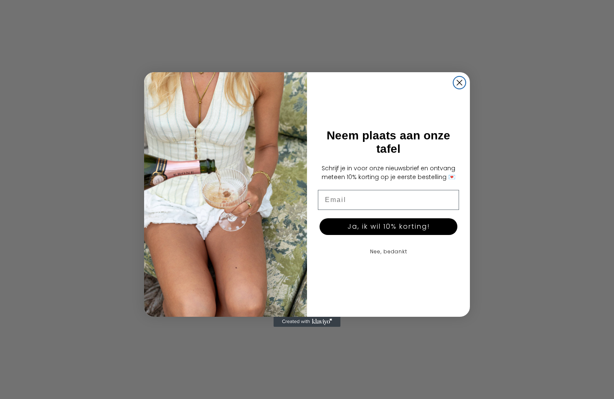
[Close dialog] (459, 82)
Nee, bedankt (388, 251)
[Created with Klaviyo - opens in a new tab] (307, 322)
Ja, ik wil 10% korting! (389, 226)
